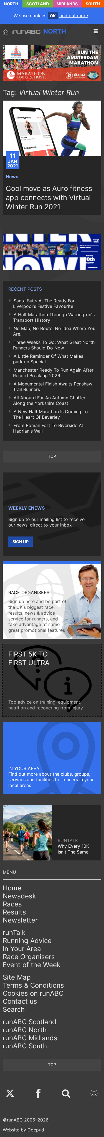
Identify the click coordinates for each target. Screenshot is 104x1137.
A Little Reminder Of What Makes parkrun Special (48, 358)
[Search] (66, 1094)
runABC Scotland (29, 1022)
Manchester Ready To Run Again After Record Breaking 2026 (53, 372)
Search (14, 1009)
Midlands (67, 3)
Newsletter (20, 920)
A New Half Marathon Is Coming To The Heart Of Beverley (50, 414)
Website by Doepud (23, 1130)
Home (12, 888)
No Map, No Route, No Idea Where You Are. (54, 331)
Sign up (20, 541)
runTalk (14, 933)
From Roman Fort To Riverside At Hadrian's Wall (48, 428)
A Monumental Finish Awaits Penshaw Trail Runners (52, 386)
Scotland (37, 3)
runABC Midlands (30, 1038)
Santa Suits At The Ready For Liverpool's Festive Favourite (44, 303)
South (93, 3)
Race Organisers (29, 957)
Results (14, 912)
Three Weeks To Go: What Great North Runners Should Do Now (54, 345)
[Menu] (95, 31)
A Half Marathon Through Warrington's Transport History (54, 317)
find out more (73, 15)
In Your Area (22, 949)
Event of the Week (31, 965)
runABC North (25, 1030)
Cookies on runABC (33, 993)
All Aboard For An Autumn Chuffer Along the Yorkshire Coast (49, 400)
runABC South (25, 1046)
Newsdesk (19, 896)
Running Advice (27, 941)
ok (53, 15)
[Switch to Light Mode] (94, 1094)
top (52, 456)
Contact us (20, 1001)
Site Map (17, 977)
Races (12, 904)
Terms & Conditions (33, 985)
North (11, 3)
